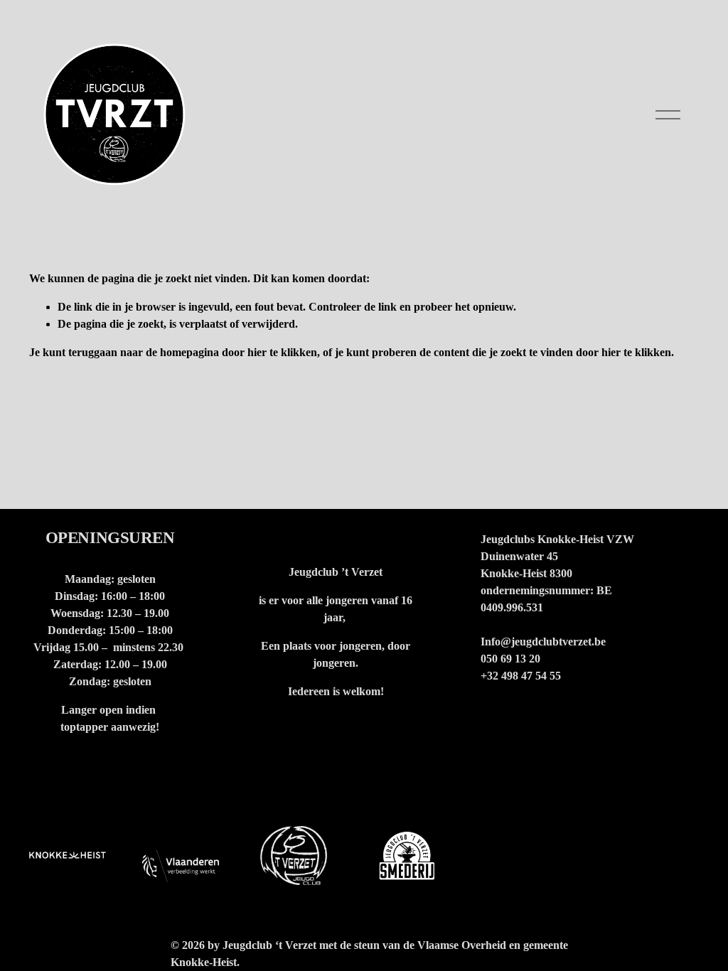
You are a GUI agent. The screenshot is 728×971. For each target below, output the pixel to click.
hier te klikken (282, 352)
